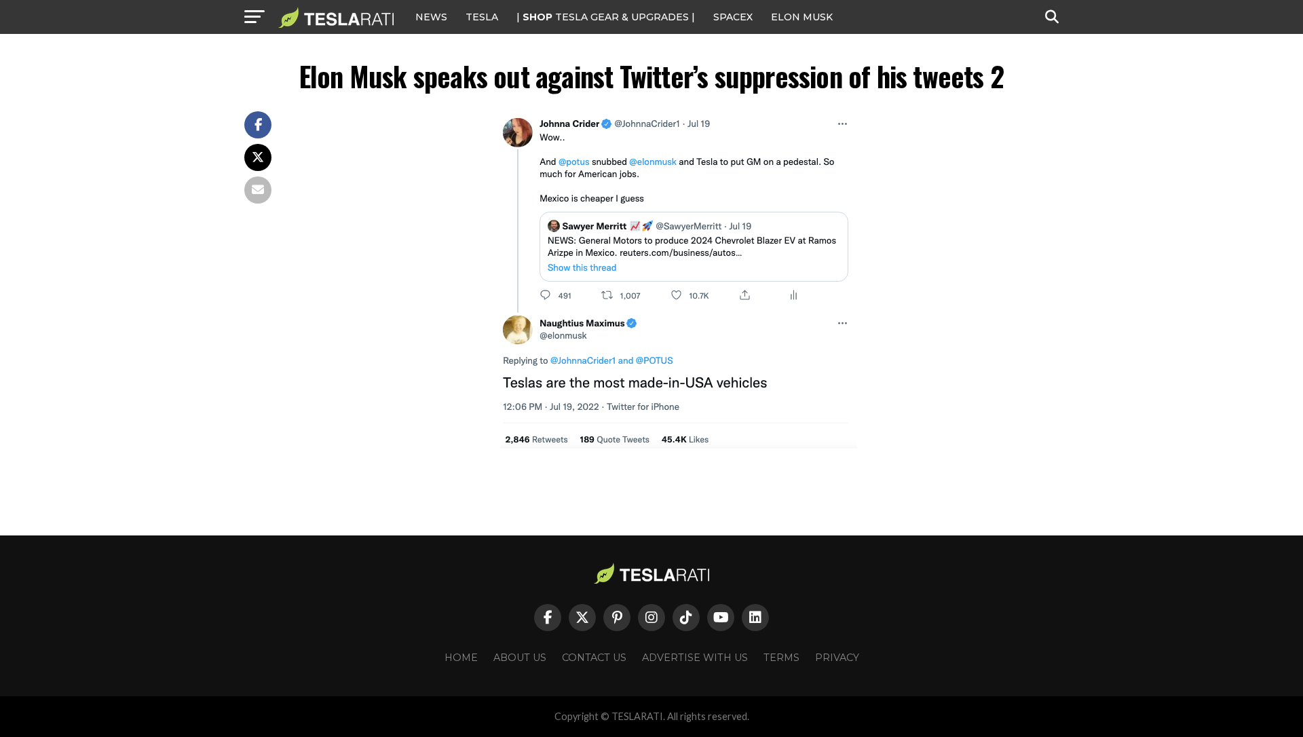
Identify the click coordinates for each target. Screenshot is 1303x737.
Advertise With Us (695, 657)
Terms (781, 657)
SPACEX (733, 17)
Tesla (482, 17)
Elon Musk (802, 17)
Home (461, 657)
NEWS (431, 17)
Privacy (837, 657)
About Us (519, 657)
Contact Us (594, 657)
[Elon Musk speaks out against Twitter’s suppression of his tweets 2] (678, 444)
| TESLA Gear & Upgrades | (605, 17)
